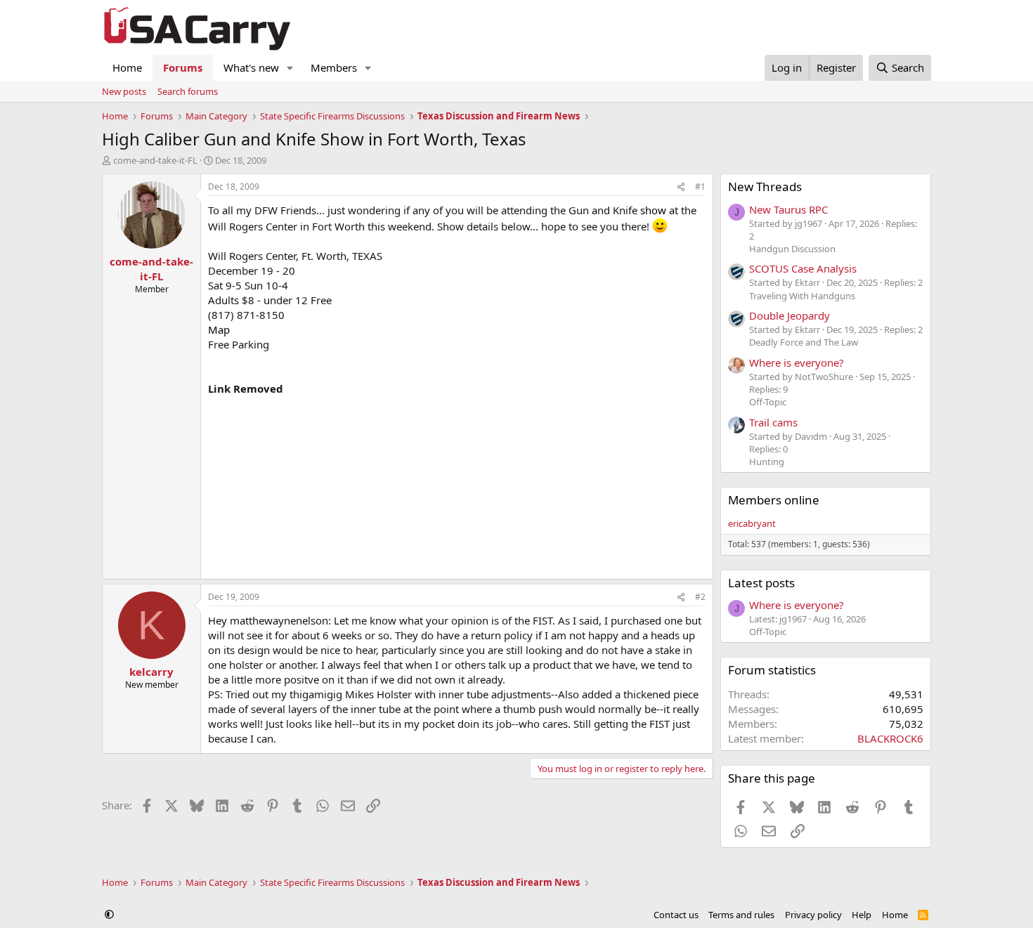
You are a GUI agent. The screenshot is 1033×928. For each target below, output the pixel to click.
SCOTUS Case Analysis (803, 268)
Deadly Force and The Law (803, 342)
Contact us (676, 914)
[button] (290, 68)
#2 (700, 597)
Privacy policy (813, 914)
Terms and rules (741, 914)
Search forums (187, 91)
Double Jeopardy (789, 315)
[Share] (681, 187)
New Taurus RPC (788, 209)
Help (861, 914)
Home (127, 67)
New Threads (765, 186)
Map (219, 329)
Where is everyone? (796, 362)
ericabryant (752, 523)
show (653, 210)
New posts (124, 91)
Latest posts (761, 583)
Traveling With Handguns (802, 295)
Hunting (766, 461)
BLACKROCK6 (890, 738)
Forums (182, 67)
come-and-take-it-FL (155, 160)
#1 (700, 186)
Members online (773, 500)
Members (334, 67)
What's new (251, 67)
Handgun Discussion (792, 248)
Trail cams (773, 422)
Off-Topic (767, 402)
